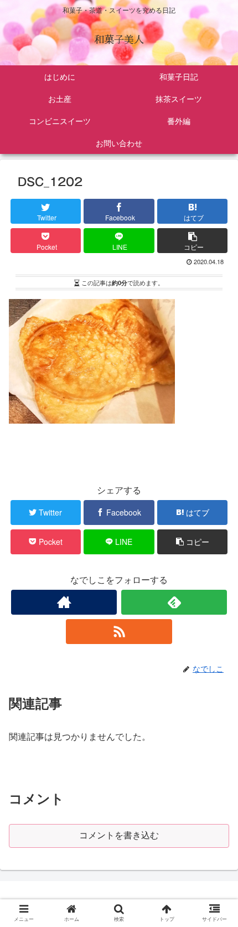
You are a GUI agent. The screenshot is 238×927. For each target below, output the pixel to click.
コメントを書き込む (119, 835)
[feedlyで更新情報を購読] (174, 602)
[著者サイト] (64, 602)
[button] (216, 913)
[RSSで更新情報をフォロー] (119, 631)
